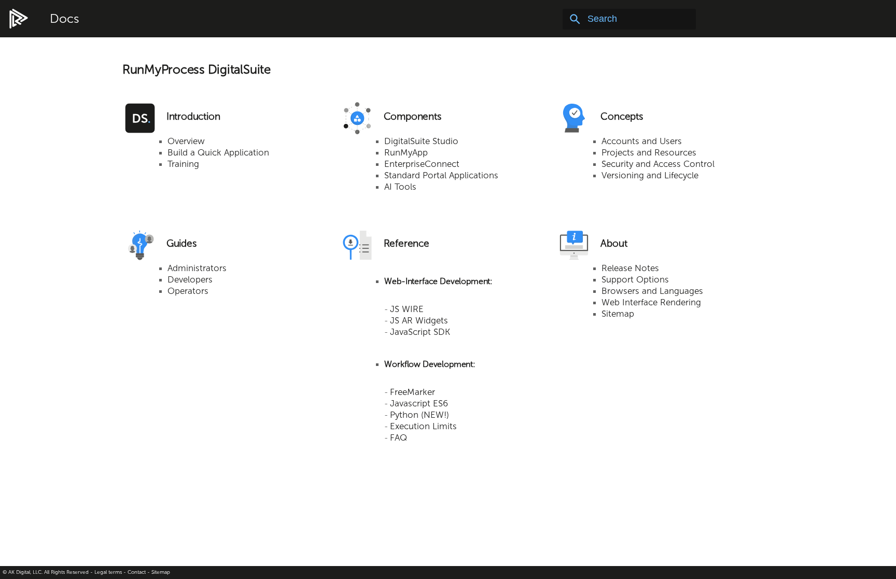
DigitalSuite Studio (421, 141)
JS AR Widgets (419, 320)
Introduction (193, 116)
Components (412, 116)
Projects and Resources (648, 152)
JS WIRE (407, 309)
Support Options (635, 279)
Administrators (197, 268)
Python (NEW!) (419, 414)
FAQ (398, 437)
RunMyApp (406, 152)
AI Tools (400, 186)
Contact (137, 572)
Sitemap (617, 313)
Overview (186, 141)
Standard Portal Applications (441, 175)
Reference (406, 243)
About (613, 243)
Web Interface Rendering (651, 302)
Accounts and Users (641, 141)
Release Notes (630, 268)
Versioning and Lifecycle (649, 175)
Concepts (621, 116)
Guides (181, 243)
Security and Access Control (658, 164)
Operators (187, 291)
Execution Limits (423, 426)
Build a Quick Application (218, 152)
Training (183, 164)
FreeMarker (412, 392)
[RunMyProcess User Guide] (18, 19)
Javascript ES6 (419, 403)
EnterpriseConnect (421, 164)
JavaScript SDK (420, 332)
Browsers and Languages (652, 291)
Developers (190, 279)
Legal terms (108, 572)
